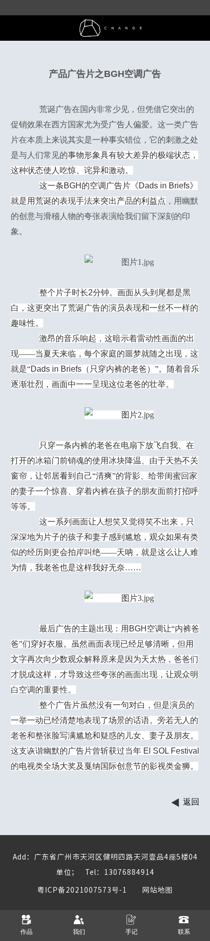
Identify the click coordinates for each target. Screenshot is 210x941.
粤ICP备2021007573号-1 (82, 890)
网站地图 (150, 890)
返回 (191, 801)
